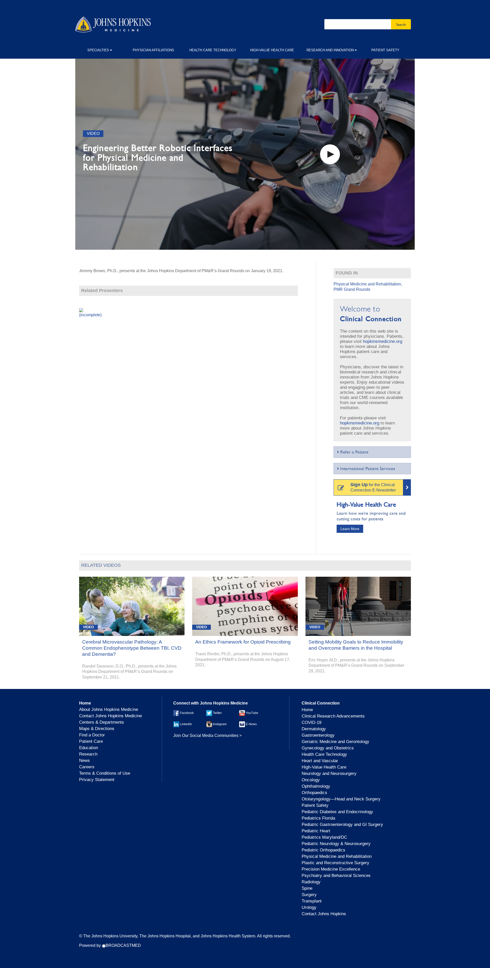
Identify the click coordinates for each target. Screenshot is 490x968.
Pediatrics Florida (318, 818)
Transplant (312, 901)
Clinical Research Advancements (333, 716)
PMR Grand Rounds (352, 289)
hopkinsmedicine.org (382, 341)
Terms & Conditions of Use (104, 773)
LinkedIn (185, 724)
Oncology (311, 779)
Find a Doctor (92, 735)
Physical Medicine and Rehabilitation (337, 856)
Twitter (217, 713)
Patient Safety (385, 50)
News (84, 760)
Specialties (98, 50)
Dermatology (314, 728)
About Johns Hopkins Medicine (108, 709)
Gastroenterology (318, 735)
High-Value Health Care (272, 50)
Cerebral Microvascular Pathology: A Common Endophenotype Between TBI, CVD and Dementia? (131, 648)
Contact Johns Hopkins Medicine (110, 715)
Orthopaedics (314, 792)
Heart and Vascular (320, 760)
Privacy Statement (96, 779)
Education (88, 747)
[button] (330, 154)
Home (307, 709)
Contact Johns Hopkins (324, 913)
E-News (251, 724)
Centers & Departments (101, 722)
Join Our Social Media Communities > (207, 735)
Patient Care (91, 741)
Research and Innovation (331, 50)
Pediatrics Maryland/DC (324, 837)
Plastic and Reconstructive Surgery (335, 862)
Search (401, 24)
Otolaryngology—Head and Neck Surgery (341, 799)
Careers (86, 766)
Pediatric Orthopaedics (323, 850)
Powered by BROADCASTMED (110, 945)
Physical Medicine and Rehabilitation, (368, 284)
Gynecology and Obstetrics (328, 748)
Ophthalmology (316, 786)
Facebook (186, 713)
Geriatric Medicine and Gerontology (335, 741)
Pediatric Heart (316, 830)
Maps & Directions (96, 728)
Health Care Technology (212, 50)
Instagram (219, 724)
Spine (307, 888)
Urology (309, 907)
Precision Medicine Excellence (331, 869)
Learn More (349, 529)
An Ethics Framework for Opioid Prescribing (243, 642)
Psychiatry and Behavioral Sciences (336, 875)
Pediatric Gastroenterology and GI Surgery (342, 824)
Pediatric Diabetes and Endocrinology (337, 811)
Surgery (309, 894)
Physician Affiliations (153, 50)
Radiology (311, 881)
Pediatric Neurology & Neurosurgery (336, 843)
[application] (245, 154)
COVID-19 (311, 722)
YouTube (251, 713)
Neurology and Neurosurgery (329, 773)
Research (88, 754)
